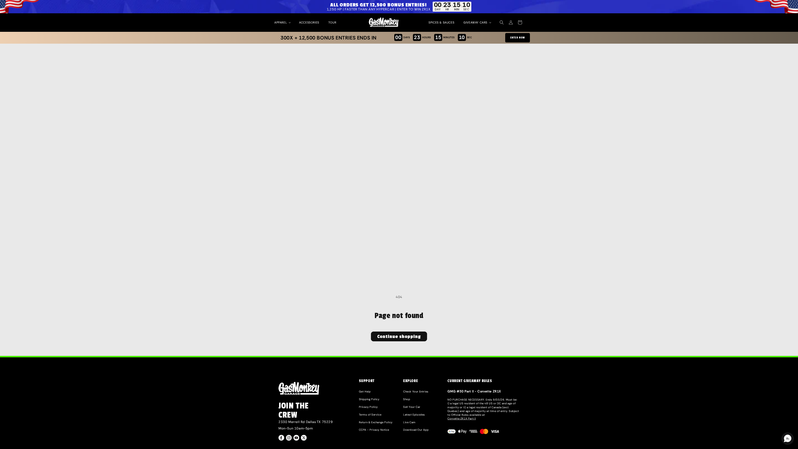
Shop (406, 399)
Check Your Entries (416, 391)
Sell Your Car (411, 407)
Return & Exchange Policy (376, 422)
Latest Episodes (414, 414)
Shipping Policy (369, 399)
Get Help (365, 391)
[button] (282, 22)
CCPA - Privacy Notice (374, 430)
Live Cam (409, 422)
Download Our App (416, 430)
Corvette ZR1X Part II (461, 418)
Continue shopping (399, 336)
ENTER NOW (517, 37)
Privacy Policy (368, 407)
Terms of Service (370, 414)
